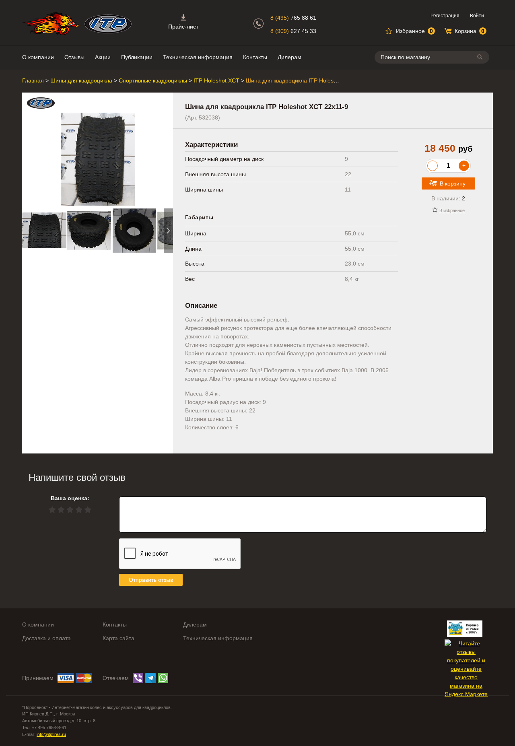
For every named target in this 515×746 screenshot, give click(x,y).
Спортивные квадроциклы (153, 80)
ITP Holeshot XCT (216, 80)
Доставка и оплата (46, 638)
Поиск (481, 57)
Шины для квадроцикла (81, 80)
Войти (477, 16)
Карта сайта (118, 638)
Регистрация (445, 16)
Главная (33, 80)
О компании (38, 57)
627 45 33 (293, 31)
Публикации (136, 57)
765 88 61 (293, 17)
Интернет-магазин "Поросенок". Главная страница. (50, 23)
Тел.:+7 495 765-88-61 (44, 727)
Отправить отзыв (151, 580)
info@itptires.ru (51, 734)
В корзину (453, 183)
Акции (103, 57)
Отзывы (74, 57)
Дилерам (289, 57)
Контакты (255, 57)
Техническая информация (198, 57)
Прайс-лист (183, 26)
